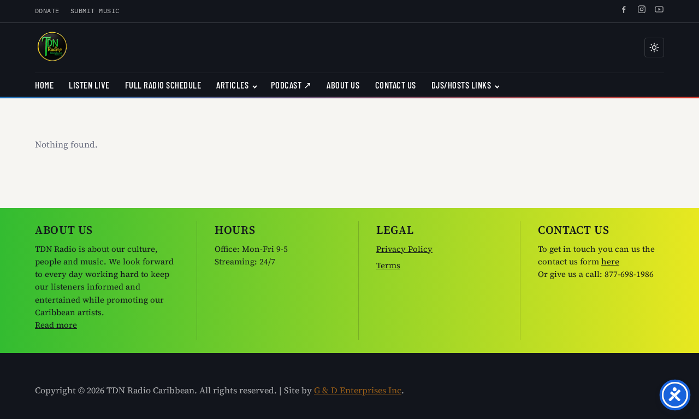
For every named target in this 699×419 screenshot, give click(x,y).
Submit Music (95, 11)
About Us (343, 84)
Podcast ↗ (291, 84)
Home (44, 84)
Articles (232, 84)
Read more (56, 325)
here (610, 261)
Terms (388, 265)
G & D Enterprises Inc (357, 390)
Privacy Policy (404, 249)
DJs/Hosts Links (461, 84)
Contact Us (395, 84)
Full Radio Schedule (163, 84)
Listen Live (89, 84)
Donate (47, 11)
